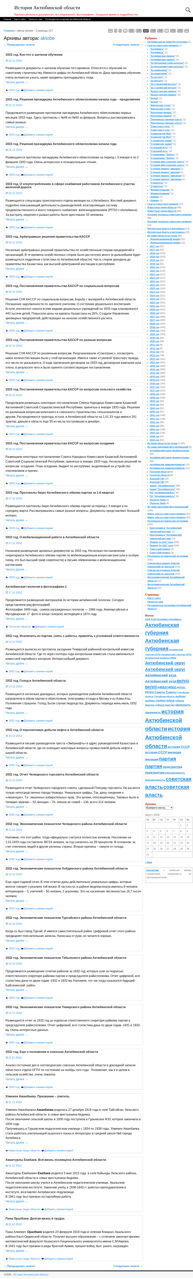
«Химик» (154, 197)
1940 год (154, 408)
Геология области (20, 626)
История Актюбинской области (47, 7)
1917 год (154, 246)
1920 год (154, 267)
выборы (180, 696)
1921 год (154, 274)
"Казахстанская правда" (163, 91)
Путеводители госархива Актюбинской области (67, 19)
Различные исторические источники (167, 521)
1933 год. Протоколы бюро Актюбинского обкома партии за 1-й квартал (59, 492)
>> (186, 30)
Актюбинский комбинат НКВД (160, 658)
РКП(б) (181, 687)
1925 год (154, 302)
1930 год (154, 338)
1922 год (154, 281)
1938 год (154, 394)
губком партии (165, 704)
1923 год (154, 288)
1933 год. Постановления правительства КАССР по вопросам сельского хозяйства (68, 389)
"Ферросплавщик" (160, 190)
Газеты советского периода (162, 45)
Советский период (160, 549)
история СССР (179, 747)
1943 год (154, 429)
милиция (174, 752)
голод (160, 700)
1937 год (154, 387)
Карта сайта (20, 19)
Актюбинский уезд (160, 675)
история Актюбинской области (164, 720)
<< (110, 30)
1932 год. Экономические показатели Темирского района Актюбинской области (65, 1007)
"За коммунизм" (159, 70)
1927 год (154, 316)
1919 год (154, 260)
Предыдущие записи (19, 44)
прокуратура (172, 767)
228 (153, 30)
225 (131, 30)
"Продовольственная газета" (166, 119)
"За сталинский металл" (163, 84)
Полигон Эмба (158, 500)
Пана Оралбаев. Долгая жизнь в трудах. (35, 1218)
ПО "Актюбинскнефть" (162, 492)
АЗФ (147, 619)
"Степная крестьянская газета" (167, 161)
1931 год (154, 345)
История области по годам (162, 235)
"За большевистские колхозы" (167, 63)
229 (160, 30)
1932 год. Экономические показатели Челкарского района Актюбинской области (66, 824)
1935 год (154, 373)
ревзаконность (175, 772)
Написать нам (35, 19)
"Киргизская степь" (160, 105)
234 (180, 30)
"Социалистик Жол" (161, 133)
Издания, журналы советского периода (169, 214)
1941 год (154, 415)
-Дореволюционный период (165, 239)
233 (173, 30)
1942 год (154, 422)
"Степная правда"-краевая (165, 168)
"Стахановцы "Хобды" (162, 154)
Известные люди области (24, 1150)
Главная (7, 19)
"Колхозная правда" (161, 112)
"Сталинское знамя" (161, 140)
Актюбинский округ (165, 663)
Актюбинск (162, 619)
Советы (160, 692)
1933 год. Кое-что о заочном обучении (34, 54)
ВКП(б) (183, 681)
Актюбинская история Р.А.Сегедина (167, 42)
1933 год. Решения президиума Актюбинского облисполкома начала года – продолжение (72, 99)
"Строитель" (157, 183)
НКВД (162, 687)
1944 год (154, 436)
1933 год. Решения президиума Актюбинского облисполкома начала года (60, 144)
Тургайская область (164, 696)
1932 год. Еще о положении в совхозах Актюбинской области (51, 1051)
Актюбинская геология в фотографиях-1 (36, 586)
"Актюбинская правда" (162, 56)
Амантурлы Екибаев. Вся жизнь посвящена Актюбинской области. (56, 1159)
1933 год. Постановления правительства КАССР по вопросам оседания (59, 443)
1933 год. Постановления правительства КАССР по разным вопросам (58, 340)
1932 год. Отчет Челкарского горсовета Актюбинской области (52, 774)
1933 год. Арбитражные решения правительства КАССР (47, 236)
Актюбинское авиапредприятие (167, 464)
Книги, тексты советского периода (166, 514)
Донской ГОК (157, 478)
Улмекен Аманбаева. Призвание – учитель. (37, 1096)
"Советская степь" (160, 126)
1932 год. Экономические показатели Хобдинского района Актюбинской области (66, 868)
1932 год (14, 671)
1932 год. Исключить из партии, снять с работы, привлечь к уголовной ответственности (72, 636)
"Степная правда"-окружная (166, 175)
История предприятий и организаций (167, 447)
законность (183, 704)
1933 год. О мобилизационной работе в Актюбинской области (52, 537)
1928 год (154, 323)
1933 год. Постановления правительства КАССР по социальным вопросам (62, 286)
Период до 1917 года (161, 542)
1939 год (154, 401)
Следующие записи (128, 44)
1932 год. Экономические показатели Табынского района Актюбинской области (65, 957)
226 (139, 30)
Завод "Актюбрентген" (162, 485)
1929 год (154, 330)
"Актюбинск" (157, 49)
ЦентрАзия (152, 870)
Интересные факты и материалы (166, 228)
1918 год (154, 253)
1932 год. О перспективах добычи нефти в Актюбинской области (54, 730)
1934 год (154, 366)
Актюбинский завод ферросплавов (169, 450)
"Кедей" (154, 98)
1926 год (154, 309)
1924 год (154, 295)
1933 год (14, 90)
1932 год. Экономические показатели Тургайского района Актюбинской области (65, 917)
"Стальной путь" (159, 147)
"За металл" (157, 77)
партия (167, 758)
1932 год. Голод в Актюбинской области (35, 680)
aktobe (47, 38)
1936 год (154, 380)
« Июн (148, 862)
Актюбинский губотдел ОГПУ (176, 654)
